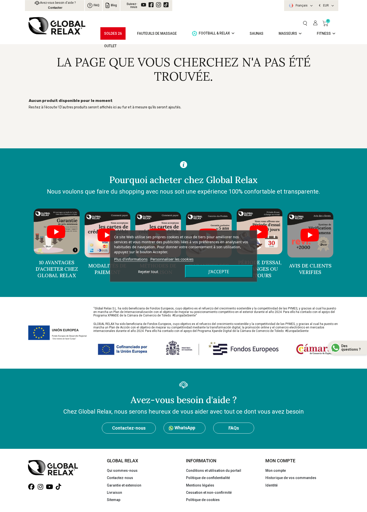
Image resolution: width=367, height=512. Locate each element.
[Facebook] (151, 4)
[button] (305, 23)
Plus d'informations (131, 258)
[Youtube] (49, 487)
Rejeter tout (148, 271)
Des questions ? (351, 347)
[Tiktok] (166, 4)
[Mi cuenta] (315, 23)
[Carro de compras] (325, 23)
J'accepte (218, 271)
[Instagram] (158, 4)
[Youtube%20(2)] (143, 4)
